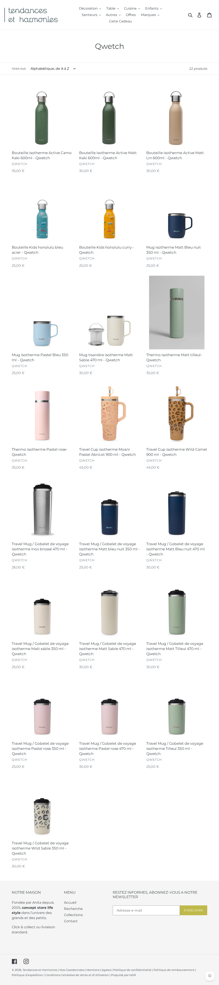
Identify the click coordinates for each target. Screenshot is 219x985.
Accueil (70, 902)
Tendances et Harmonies (40, 970)
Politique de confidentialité (132, 970)
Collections (73, 915)
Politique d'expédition (27, 975)
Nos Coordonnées (72, 970)
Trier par (19, 68)
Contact (71, 921)
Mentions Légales (98, 970)
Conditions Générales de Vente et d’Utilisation (77, 975)
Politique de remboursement (174, 970)
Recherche (73, 909)
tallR (132, 975)
